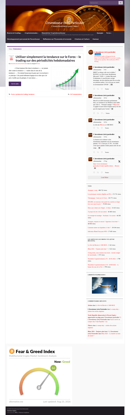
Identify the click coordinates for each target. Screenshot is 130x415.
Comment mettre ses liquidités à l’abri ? (99, 227)
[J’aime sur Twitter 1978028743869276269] (102, 128)
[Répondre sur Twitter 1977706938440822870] (94, 152)
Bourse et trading (14, 33)
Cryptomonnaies (31, 33)
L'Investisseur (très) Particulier (65, 23)
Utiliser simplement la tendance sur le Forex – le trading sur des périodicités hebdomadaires (48, 58)
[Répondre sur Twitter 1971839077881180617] (94, 172)
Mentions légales (11, 410)
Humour (96, 39)
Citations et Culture (82, 39)
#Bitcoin (102, 125)
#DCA (100, 143)
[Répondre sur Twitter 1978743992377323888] (94, 113)
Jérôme (90, 305)
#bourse (117, 166)
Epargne (100, 33)
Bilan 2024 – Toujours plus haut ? (97, 249)
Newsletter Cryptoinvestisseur (68, 33)
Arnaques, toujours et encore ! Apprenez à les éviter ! (103, 221)
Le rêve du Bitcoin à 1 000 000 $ (97, 245)
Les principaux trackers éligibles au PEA (99, 194)
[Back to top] (125, 410)
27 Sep (105, 161)
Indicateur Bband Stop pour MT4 (97, 231)
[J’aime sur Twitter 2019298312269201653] (102, 89)
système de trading (21, 94)
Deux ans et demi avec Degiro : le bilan (99, 208)
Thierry (90, 325)
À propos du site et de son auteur (97, 212)
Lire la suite (15, 84)
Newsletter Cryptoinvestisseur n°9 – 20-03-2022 (102, 259)
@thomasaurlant (97, 69)
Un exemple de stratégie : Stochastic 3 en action (101, 215)
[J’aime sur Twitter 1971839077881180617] (102, 172)
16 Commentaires (76, 94)
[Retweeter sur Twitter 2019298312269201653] (98, 89)
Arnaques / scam (92, 190)
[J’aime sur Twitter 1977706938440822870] (102, 152)
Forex (108, 33)
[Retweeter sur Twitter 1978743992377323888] (98, 113)
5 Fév (105, 69)
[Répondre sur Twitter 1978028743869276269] (94, 128)
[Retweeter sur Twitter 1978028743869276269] (98, 128)
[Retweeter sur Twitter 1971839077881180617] (98, 172)
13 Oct (105, 137)
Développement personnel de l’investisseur (23, 39)
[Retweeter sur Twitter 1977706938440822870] (98, 152)
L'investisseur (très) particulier (103, 67)
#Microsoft (116, 104)
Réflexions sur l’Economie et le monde (57, 39)
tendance (31, 94)
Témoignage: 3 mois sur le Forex (97, 198)
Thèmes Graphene (24, 412)
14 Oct (105, 122)
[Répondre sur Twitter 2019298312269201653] (94, 89)
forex (13, 94)
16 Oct (105, 98)
